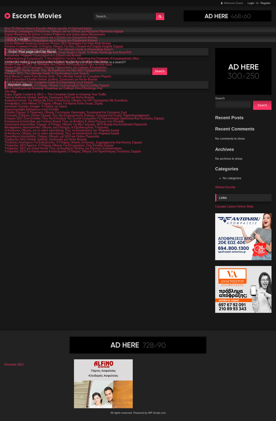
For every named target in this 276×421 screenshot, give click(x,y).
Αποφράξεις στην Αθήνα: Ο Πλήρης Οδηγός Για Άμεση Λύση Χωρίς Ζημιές (54, 103)
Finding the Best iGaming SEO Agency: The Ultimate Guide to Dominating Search (59, 49)
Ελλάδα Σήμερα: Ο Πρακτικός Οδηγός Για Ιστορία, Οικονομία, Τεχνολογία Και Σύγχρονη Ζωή (66, 112)
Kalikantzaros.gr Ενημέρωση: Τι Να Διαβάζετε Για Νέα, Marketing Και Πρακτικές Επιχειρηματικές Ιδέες (72, 58)
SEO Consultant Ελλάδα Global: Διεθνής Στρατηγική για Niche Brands (51, 79)
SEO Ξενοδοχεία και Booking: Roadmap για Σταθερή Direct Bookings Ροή (53, 88)
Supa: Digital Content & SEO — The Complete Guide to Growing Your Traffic (55, 94)
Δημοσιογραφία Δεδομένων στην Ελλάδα (32, 109)
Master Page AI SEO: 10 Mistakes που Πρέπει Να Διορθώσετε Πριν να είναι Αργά (58, 64)
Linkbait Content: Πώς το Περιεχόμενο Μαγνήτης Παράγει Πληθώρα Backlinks (56, 61)
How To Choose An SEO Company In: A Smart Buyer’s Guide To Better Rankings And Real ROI (68, 52)
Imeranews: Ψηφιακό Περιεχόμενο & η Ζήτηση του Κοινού (43, 55)
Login (251, 2)
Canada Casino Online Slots (234, 206)
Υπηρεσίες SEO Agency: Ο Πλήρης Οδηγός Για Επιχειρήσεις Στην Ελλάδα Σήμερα (59, 145)
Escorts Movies (36, 15)
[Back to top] (264, 410)
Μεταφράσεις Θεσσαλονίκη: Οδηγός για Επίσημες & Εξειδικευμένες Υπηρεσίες (57, 127)
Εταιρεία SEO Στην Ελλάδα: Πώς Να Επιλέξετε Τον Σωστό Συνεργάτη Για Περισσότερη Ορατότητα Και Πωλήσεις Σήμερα (84, 118)
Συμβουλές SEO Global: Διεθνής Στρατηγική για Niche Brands (46, 139)
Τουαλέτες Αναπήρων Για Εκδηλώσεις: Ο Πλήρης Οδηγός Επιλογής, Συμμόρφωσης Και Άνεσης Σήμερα (73, 142)
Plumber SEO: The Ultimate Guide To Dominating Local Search (47, 73)
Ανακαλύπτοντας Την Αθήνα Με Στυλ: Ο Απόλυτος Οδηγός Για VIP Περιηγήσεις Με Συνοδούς (66, 100)
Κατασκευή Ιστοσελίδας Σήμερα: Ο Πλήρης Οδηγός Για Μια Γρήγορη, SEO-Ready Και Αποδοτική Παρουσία (76, 124)
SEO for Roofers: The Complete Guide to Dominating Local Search (49, 82)
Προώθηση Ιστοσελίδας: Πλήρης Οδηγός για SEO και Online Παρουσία (52, 136)
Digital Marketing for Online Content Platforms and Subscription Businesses (55, 34)
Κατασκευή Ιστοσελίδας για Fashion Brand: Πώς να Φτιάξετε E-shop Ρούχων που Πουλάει (64, 121)
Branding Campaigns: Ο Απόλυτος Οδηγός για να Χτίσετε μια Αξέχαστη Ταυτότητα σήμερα (64, 31)
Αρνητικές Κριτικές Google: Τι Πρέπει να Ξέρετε (36, 106)
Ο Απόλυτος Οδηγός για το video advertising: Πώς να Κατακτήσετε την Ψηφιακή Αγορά (62, 130)
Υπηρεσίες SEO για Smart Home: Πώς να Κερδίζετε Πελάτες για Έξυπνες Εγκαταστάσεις (63, 148)
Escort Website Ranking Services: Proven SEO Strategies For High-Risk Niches (58, 43)
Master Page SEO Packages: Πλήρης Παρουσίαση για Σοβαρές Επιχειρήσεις (56, 67)
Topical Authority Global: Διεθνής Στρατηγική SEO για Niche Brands (49, 97)
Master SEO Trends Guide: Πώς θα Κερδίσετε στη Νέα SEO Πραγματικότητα (55, 70)
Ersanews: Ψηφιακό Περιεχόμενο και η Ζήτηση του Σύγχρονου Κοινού (51, 37)
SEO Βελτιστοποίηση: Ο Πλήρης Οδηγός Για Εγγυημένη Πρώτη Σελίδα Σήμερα (57, 85)
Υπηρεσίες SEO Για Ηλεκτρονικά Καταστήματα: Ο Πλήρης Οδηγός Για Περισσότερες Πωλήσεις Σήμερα (73, 151)
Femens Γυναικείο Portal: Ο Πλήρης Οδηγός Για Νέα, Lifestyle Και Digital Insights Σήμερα (64, 46)
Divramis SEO (14, 364)
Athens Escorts (225, 187)
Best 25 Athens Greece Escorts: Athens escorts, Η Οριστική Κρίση (48, 28)
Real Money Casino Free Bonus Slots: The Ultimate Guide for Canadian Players (58, 76)
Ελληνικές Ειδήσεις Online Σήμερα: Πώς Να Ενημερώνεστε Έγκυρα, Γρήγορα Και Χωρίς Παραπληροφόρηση (77, 115)
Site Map (10, 91)
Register (266, 2)
